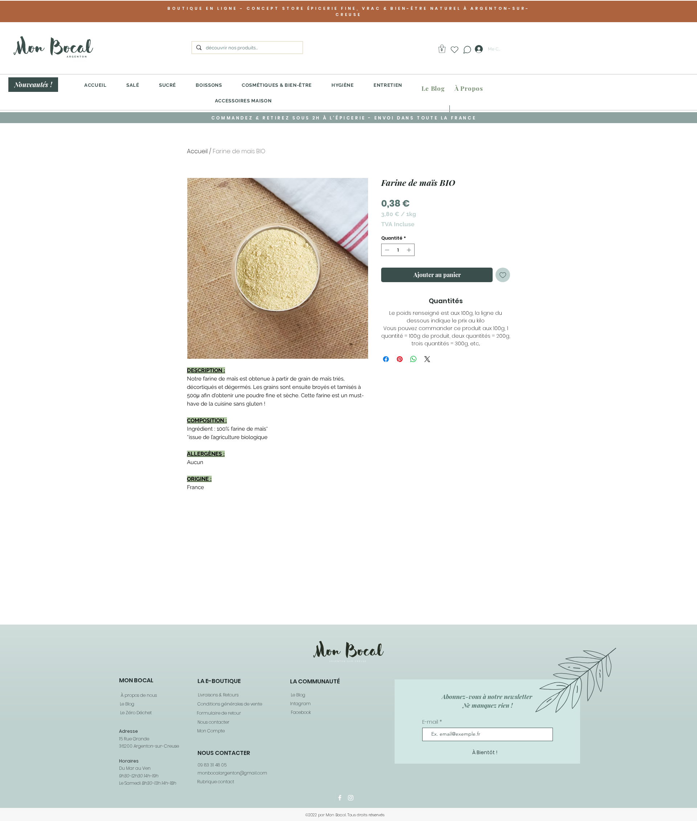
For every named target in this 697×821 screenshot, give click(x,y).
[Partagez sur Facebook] (386, 359)
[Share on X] (427, 359)
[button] (442, 49)
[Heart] (454, 49)
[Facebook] (339, 797)
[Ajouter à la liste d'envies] (503, 275)
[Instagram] (350, 797)
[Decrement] (386, 250)
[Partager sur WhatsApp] (413, 359)
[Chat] (467, 49)
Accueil (197, 151)
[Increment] (409, 250)
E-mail (431, 721)
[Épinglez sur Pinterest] (399, 359)
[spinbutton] (397, 250)
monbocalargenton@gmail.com (232, 773)
